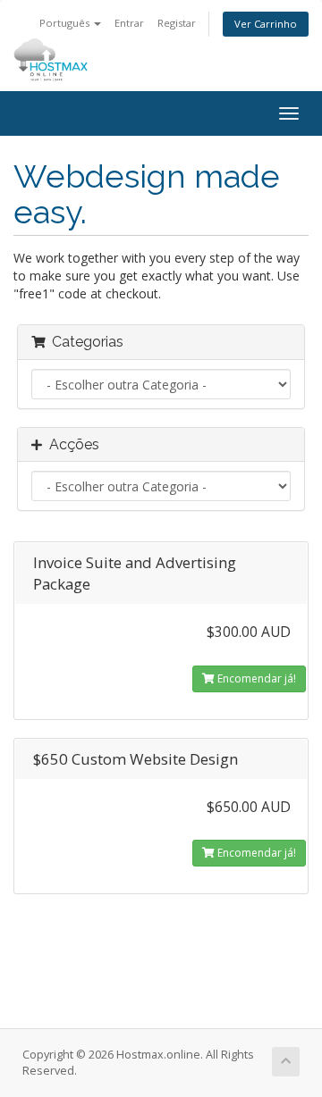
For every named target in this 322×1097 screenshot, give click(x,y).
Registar (176, 22)
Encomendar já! (255, 678)
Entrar (129, 22)
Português (65, 22)
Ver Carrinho (265, 23)
